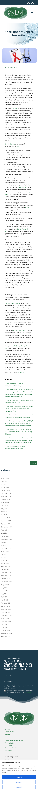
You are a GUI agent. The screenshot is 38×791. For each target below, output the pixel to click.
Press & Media (9, 732)
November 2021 (6, 576)
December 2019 (6, 624)
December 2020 (6, 609)
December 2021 (6, 572)
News (15, 67)
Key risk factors (10, 144)
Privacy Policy (28, 692)
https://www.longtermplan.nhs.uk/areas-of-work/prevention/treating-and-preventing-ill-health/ (19, 431)
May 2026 (4, 484)
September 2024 (6, 527)
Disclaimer (8, 750)
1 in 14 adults (23, 187)
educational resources (18, 340)
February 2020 (6, 621)
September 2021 (6, 582)
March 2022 (5, 563)
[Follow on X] (28, 2)
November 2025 (6, 496)
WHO (15, 108)
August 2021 (5, 585)
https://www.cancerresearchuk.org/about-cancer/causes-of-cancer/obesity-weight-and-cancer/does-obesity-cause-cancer (18, 440)
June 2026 (4, 481)
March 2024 (5, 536)
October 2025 (5, 499)
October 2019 (5, 630)
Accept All (19, 777)
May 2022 (4, 557)
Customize (19, 782)
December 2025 (6, 493)
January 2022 (5, 569)
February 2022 (6, 566)
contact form (22, 372)
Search (33, 463)
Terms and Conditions (12, 748)
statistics (21, 210)
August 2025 (5, 502)
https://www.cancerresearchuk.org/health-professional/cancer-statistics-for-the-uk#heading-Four (19, 408)
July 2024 (4, 533)
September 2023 (6, 539)
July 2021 (4, 588)
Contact (7, 734)
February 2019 (5, 636)
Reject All (19, 787)
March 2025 (5, 515)
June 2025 (4, 506)
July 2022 (4, 554)
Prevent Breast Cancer (20, 330)
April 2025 (4, 512)
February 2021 (5, 603)
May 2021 (4, 594)
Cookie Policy (9, 745)
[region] (19, 775)
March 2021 (4, 600)
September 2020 (6, 615)
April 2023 (4, 545)
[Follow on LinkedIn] (32, 2)
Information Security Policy (14, 740)
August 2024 (5, 530)
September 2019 (6, 633)
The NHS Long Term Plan (13, 303)
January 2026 (5, 490)
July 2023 (4, 542)
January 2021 (5, 606)
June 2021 (4, 591)
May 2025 (4, 509)
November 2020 (6, 612)
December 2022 (6, 548)
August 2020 (5, 618)
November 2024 (6, 521)
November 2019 (6, 627)
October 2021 (5, 579)
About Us (8, 729)
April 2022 (4, 560)
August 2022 (5, 551)
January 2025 (5, 518)
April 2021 (4, 597)
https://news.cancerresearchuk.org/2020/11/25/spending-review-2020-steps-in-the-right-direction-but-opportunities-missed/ (19, 423)
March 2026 (5, 487)
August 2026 (5, 478)
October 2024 (5, 524)
